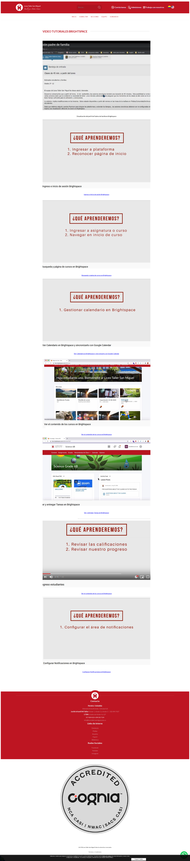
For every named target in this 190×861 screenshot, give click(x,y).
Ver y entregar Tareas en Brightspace (96, 513)
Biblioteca (95, 740)
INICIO (74, 16)
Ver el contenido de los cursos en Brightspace (96, 434)
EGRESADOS (114, 16)
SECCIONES (95, 16)
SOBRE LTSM (83, 16)
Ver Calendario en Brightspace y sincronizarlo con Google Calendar (96, 354)
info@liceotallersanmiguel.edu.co (95, 720)
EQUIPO (104, 16)
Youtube (95, 750)
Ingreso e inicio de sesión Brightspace (96, 194)
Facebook (95, 748)
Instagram (95, 753)
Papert (95, 737)
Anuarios (95, 734)
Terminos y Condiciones (95, 852)
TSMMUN (95, 728)
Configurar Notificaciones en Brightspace (96, 672)
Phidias (95, 731)
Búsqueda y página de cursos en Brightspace (96, 275)
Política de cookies (106, 856)
